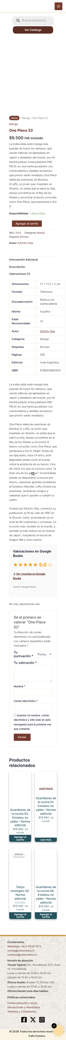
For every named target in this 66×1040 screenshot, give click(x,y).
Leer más (46, 839)
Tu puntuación (23, 654)
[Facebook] (24, 1020)
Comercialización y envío (22, 1003)
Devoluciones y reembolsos (23, 1007)
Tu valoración (25, 663)
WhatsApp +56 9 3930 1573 (24, 946)
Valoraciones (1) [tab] (19, 274)
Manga (26, 118)
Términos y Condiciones (21, 1011)
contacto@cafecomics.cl (22, 954)
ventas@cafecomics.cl (20, 950)
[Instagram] (42, 1020)
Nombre (19, 686)
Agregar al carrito (27, 223)
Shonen (24, 236)
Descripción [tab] (17, 266)
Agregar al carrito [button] (20, 838)
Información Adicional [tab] (23, 259)
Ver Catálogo (33, 30)
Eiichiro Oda (25, 243)
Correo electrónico (26, 700)
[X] (33, 1020)
